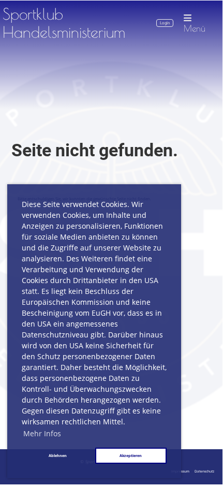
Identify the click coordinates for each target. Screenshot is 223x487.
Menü (194, 28)
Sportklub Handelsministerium (64, 23)
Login (165, 23)
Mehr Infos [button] (42, 433)
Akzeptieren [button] (131, 455)
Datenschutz (204, 471)
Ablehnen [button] (58, 455)
